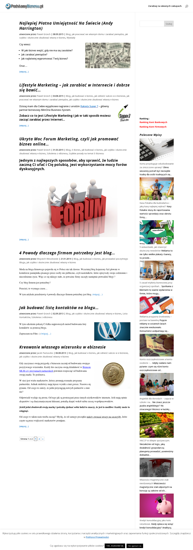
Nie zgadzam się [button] (134, 546)
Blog (68, 34)
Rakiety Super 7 (89, 106)
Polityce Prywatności (97, 537)
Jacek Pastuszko (45, 353)
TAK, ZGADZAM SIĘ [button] (114, 545)
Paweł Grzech (44, 34)
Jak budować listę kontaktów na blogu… (59, 307)
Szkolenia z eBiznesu (57, 153)
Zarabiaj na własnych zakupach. (165, 6)
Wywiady (71, 37)
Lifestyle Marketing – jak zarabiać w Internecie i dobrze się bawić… (74, 87)
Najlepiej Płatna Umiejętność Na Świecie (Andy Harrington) (66, 25)
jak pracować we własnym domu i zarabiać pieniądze (98, 34)
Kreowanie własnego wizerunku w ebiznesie (62, 347)
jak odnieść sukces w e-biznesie (109, 95)
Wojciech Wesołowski (47, 258)
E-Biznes (76, 149)
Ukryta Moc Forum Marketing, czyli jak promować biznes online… (69, 141)
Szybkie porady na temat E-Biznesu (86, 153)
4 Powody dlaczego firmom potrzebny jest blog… (67, 253)
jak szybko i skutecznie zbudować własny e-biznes (94, 99)
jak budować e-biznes (82, 95)
